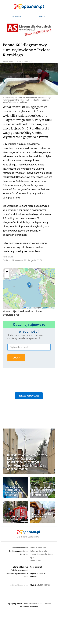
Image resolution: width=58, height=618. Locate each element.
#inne (6, 311)
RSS (26, 576)
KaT (11, 256)
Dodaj (16, 357)
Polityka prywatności (19, 570)
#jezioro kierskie (23, 311)
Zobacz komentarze (29, 396)
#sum (39, 311)
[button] (29, 285)
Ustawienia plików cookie (17, 573)
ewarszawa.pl (34, 603)
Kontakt (43, 16)
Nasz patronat (36, 567)
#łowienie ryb (11, 314)
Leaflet (29, 307)
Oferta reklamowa (20, 567)
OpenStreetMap (48, 307)
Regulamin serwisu (38, 573)
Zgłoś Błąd (16, 16)
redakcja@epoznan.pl (19, 585)
